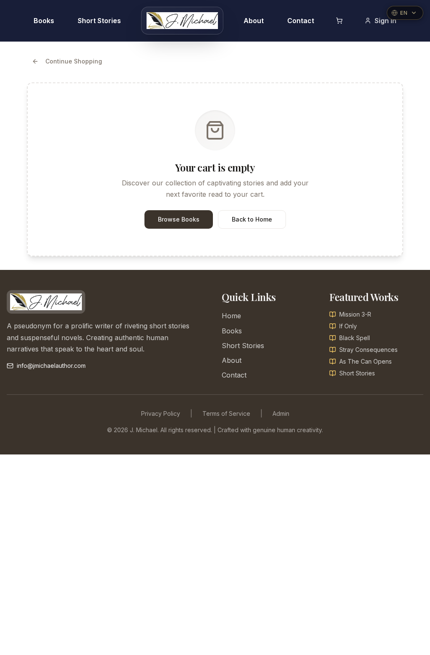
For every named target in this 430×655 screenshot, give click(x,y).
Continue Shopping (73, 61)
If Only (348, 326)
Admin (281, 413)
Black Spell (354, 337)
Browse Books (178, 219)
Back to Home (252, 219)
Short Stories (99, 20)
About (254, 20)
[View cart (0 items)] (339, 20)
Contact (300, 20)
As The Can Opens (365, 361)
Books (44, 20)
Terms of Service (226, 413)
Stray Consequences (368, 349)
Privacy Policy (160, 413)
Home (231, 316)
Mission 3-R (355, 314)
